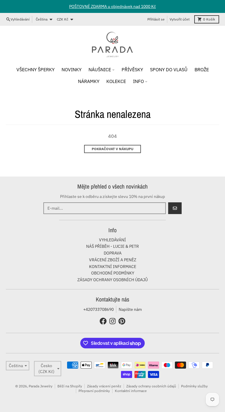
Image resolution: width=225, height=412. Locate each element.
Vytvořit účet (180, 19)
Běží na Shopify (69, 386)
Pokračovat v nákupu (112, 149)
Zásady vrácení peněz (104, 386)
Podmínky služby (194, 386)
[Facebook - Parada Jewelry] (103, 321)
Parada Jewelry (40, 386)
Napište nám (130, 309)
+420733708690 (98, 309)
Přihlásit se (156, 19)
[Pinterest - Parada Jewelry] (121, 321)
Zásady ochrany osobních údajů (151, 386)
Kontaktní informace (131, 391)
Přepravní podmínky (94, 391)
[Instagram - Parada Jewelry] (112, 321)
